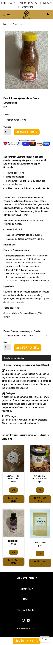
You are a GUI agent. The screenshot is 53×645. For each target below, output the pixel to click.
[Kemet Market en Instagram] (23, 620)
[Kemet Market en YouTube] (28, 620)
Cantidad (7, 127)
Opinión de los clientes (14, 358)
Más (9, 14)
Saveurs (6, 115)
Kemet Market (28, 629)
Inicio (5, 24)
